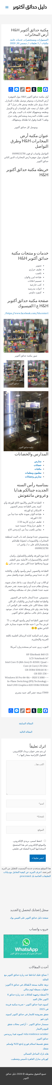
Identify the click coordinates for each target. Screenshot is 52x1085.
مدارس (37, 461)
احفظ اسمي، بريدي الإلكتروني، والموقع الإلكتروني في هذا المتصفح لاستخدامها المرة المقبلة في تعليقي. (29, 844)
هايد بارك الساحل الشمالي (36, 1053)
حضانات (37, 465)
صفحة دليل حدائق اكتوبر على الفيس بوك (29, 917)
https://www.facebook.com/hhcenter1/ (26, 313)
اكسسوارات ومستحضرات (36, 39)
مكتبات (44, 43)
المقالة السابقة (26, 723)
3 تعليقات (34, 43)
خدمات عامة (16, 39)
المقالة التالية (26, 731)
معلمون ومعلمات (33, 472)
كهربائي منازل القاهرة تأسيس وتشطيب (29, 1058)
